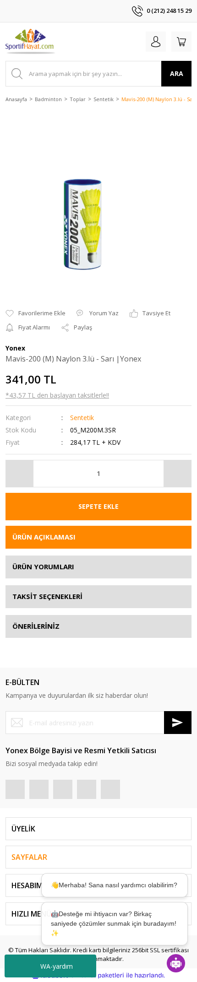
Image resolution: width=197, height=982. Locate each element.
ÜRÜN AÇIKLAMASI (44, 536)
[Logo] (30, 41)
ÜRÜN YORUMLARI (43, 566)
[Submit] (178, 722)
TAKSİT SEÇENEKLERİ (47, 596)
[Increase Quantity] (177, 473)
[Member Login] (156, 42)
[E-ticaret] (97, 975)
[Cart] (181, 42)
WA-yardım (56, 966)
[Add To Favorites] (35, 313)
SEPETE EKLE (98, 506)
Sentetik (82, 417)
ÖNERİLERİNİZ (36, 626)
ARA (176, 73)
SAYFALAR (29, 857)
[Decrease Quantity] (19, 473)
